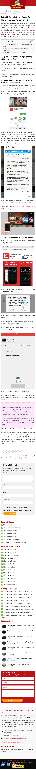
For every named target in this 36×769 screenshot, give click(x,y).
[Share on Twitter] (8, 451)
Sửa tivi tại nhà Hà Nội (9, 549)
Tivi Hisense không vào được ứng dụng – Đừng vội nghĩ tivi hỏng (20, 642)
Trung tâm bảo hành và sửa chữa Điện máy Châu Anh (17, 435)
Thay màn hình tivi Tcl (9, 536)
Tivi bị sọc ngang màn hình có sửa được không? (17, 606)
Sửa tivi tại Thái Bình (9, 573)
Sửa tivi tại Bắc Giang (9, 561)
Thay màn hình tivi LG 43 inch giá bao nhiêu (15, 600)
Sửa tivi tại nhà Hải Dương (11, 555)
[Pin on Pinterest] (14, 451)
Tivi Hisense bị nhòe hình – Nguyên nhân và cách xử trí (19, 664)
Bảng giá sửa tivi (8, 525)
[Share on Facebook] (5, 451)
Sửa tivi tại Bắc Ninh (9, 582)
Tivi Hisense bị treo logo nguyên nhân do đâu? (20, 631)
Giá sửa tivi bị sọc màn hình (11, 539)
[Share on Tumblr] (20, 451)
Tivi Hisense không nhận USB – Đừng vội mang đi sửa (20, 637)
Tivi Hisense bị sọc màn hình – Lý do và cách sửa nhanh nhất (19, 659)
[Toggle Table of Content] (31, 41)
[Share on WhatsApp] (2, 451)
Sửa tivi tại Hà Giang (9, 567)
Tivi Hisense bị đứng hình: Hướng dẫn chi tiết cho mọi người (19, 653)
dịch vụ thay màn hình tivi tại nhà (18, 429)
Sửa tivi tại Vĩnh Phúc (9, 579)
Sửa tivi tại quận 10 (9, 558)
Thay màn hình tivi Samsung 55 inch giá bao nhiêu (17, 591)
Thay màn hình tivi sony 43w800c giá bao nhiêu (17, 594)
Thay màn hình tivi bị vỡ (10, 585)
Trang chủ (4, 11)
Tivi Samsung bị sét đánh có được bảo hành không (18, 609)
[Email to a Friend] (11, 451)
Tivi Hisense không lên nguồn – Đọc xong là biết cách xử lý (20, 648)
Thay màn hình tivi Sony (10, 531)
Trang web (6, 500)
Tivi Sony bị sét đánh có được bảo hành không (16, 612)
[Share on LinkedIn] (17, 451)
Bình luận (6, 473)
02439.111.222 (24, 760)
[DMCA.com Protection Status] (18, 766)
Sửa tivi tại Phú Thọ (9, 564)
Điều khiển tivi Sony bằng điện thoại (11, 458)
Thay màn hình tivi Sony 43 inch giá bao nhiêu (16, 597)
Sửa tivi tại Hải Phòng (9, 552)
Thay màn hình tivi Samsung (11, 528)
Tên (5, 484)
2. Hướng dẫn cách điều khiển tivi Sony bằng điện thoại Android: (16, 49)
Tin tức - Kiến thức (13, 11)
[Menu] (2, 3)
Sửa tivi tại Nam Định (9, 576)
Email (5, 492)
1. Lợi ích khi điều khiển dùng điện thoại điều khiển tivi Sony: (18, 45)
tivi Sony (25, 458)
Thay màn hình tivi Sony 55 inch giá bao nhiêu (16, 603)
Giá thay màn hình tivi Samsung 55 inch (14, 542)
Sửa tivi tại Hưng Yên (9, 570)
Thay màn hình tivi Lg (9, 533)
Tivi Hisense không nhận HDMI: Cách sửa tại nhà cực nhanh (20, 626)
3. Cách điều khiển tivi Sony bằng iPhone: (14, 52)
